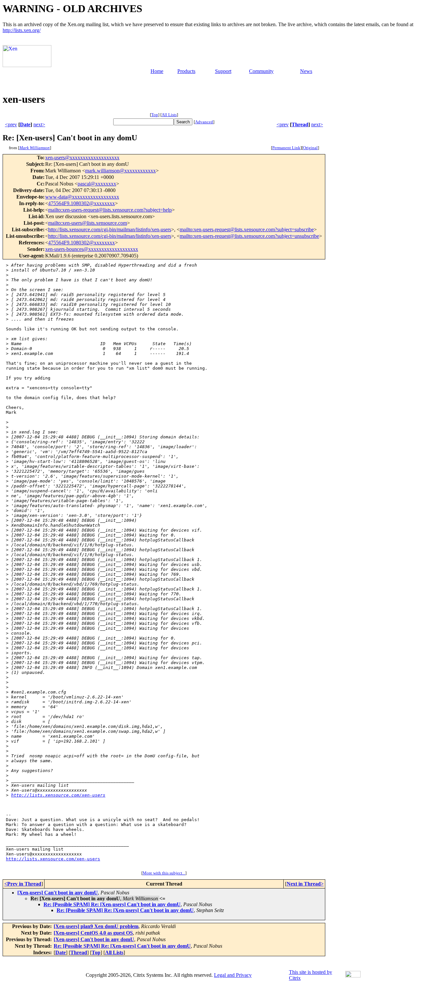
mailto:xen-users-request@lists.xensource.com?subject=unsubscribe (249, 236)
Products (186, 71)
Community (261, 71)
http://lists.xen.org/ (22, 30)
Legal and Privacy (233, 975)
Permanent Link (286, 147)
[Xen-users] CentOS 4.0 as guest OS (93, 933)
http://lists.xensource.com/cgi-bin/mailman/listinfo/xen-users (109, 229)
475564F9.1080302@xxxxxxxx (81, 203)
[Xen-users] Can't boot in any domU (57, 892)
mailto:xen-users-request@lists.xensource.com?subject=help (110, 210)
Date (25, 124)
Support (223, 71)
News (306, 71)
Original (310, 147)
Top (154, 114)
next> (39, 124)
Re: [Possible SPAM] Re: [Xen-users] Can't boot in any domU (112, 904)
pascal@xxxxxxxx (97, 183)
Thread (300, 124)
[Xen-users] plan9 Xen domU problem (96, 926)
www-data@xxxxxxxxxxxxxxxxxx (82, 197)
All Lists (169, 114)
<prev (11, 124)
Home (157, 71)
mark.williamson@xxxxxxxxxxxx (120, 170)
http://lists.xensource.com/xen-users (58, 795)
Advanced (204, 121)
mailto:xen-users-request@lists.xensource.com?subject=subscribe (247, 229)
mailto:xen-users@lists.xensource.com (87, 223)
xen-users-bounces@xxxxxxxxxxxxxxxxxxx (91, 249)
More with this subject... (164, 873)
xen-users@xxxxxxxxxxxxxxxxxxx (82, 157)
